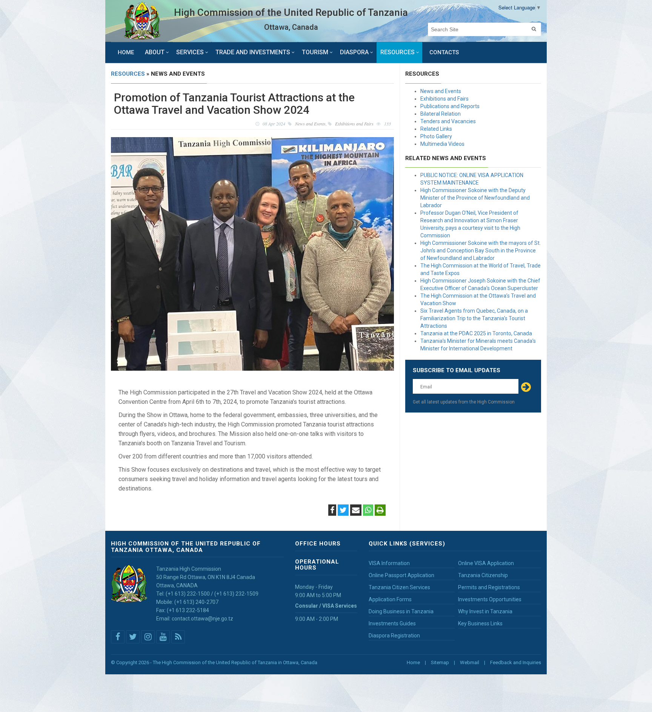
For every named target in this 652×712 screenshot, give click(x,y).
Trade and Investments (252, 52)
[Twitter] (343, 511)
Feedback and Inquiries (515, 662)
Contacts (444, 52)
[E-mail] (355, 511)
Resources (397, 52)
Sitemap (440, 662)
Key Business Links (480, 623)
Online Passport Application (401, 575)
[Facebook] (332, 511)
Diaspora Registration (394, 636)
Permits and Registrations (489, 587)
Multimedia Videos (442, 144)
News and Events (440, 91)
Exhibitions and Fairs (444, 99)
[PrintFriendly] (380, 511)
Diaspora (354, 52)
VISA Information (389, 563)
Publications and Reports (450, 106)
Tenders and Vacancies (448, 121)
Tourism (315, 52)
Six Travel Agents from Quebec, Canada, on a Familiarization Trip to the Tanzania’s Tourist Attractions (474, 318)
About (155, 52)
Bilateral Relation (440, 114)
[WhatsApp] (368, 511)
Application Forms (390, 599)
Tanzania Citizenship (483, 575)
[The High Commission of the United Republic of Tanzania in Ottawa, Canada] (142, 21)
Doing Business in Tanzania (401, 611)
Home (126, 52)
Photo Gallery (436, 136)
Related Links (436, 129)
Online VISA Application (486, 563)
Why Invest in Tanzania (485, 611)
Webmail (469, 662)
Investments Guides (392, 623)
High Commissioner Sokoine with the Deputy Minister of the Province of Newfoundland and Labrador (475, 197)
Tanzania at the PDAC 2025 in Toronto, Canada (476, 333)
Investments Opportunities (489, 599)
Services (190, 52)
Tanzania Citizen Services (399, 587)
